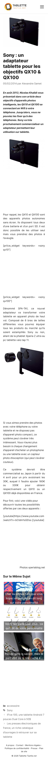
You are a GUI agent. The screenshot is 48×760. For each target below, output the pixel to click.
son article (28, 96)
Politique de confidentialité (17, 748)
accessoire (13, 705)
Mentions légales (33, 745)
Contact (19, 745)
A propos (10, 745)
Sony (10, 710)
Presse (34, 748)
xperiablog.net (36, 567)
